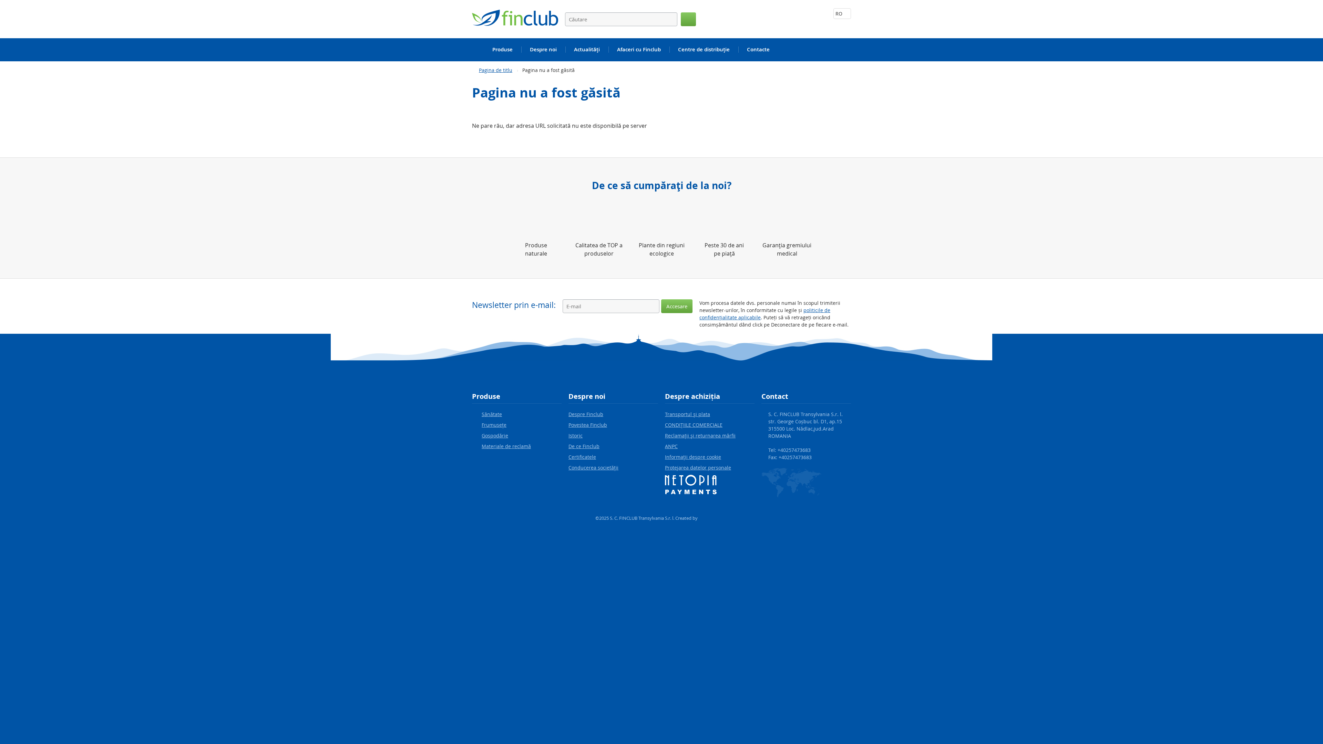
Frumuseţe (494, 425)
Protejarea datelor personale (698, 467)
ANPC (671, 446)
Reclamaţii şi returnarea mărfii (700, 435)
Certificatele (582, 457)
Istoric (575, 435)
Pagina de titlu (495, 70)
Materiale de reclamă (506, 446)
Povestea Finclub (587, 425)
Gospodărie (495, 435)
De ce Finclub (583, 446)
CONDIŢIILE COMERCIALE (693, 425)
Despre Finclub (585, 414)
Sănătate (492, 414)
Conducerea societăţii (593, 467)
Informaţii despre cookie (693, 457)
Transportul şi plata (687, 414)
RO (839, 13)
